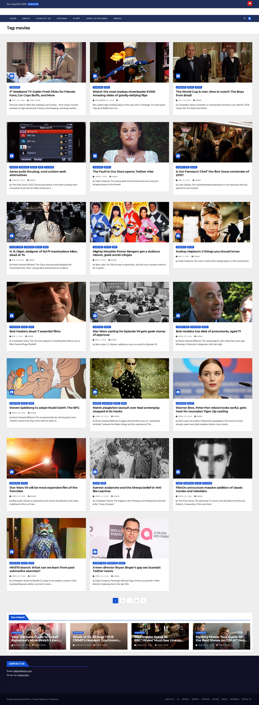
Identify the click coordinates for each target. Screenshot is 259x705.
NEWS (41, 167)
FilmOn (179, 483)
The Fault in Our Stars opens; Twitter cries (123, 171)
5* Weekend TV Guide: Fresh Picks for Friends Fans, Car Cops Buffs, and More (42, 93)
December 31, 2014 (104, 100)
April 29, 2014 (19, 413)
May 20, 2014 (184, 180)
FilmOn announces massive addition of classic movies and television (209, 489)
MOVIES (190, 87)
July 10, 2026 (18, 100)
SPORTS (198, 87)
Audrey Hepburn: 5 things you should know (208, 251)
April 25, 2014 (185, 416)
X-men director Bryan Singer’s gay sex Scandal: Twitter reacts (127, 569)
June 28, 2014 (18, 180)
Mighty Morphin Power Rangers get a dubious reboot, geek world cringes (126, 253)
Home (13, 18)
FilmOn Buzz (14, 87)
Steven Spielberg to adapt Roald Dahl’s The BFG (44, 408)
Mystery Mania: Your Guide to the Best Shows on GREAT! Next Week (221, 640)
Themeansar (53, 699)
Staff (76, 18)
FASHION (205, 699)
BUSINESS (13, 167)
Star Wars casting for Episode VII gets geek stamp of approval (129, 333)
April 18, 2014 (102, 576)
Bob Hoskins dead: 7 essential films (34, 331)
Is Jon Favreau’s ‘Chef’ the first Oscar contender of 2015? (212, 173)
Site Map (62, 18)
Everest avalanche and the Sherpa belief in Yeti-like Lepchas (127, 489)
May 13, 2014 (18, 260)
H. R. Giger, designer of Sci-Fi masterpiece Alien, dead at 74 (43, 253)
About (26, 18)
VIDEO (107, 87)
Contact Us (43, 18)
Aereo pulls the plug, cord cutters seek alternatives (37, 173)
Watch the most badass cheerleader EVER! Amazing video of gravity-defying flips (124, 93)
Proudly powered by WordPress (19, 699)
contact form (23, 675)
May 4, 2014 (184, 256)
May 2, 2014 (17, 336)
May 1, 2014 (101, 340)
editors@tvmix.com (22, 671)
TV (178, 699)
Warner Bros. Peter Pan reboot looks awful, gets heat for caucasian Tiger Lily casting (211, 409)
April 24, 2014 (19, 496)
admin (199, 100)
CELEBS (215, 699)
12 (136, 600)
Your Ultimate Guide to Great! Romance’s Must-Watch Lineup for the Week (36, 640)
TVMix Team (34, 100)
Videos (117, 18)
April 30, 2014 (185, 336)
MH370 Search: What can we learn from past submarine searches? (41, 569)
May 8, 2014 (101, 260)
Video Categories (96, 18)
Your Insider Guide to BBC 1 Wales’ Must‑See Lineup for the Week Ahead (157, 640)
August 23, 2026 (22, 645)
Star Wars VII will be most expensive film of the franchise (43, 489)
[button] (245, 18)
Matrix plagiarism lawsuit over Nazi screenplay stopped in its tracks (126, 409)
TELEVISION (49, 167)
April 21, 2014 (102, 496)
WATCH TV (169, 699)
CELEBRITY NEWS (183, 167)
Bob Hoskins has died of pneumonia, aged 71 (208, 331)
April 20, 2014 (19, 576)
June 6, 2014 (101, 177)
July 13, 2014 (184, 100)
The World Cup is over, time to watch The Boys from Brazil (210, 93)
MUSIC (224, 699)
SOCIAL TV (246, 699)
